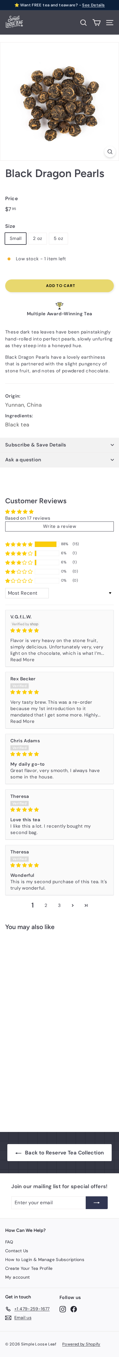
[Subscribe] (97, 1202)
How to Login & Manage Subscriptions (44, 1259)
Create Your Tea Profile (29, 1268)
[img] (59, 630)
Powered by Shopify (81, 1344)
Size (10, 226)
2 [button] (46, 905)
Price (11, 198)
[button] (19, 544)
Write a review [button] (59, 526)
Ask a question (23, 459)
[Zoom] (110, 151)
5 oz (58, 238)
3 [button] (59, 905)
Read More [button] (22, 660)
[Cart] (96, 23)
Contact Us (16, 1250)
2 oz (37, 238)
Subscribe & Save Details (35, 445)
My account (17, 1277)
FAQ (9, 1242)
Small (15, 238)
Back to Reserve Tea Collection (64, 1152)
